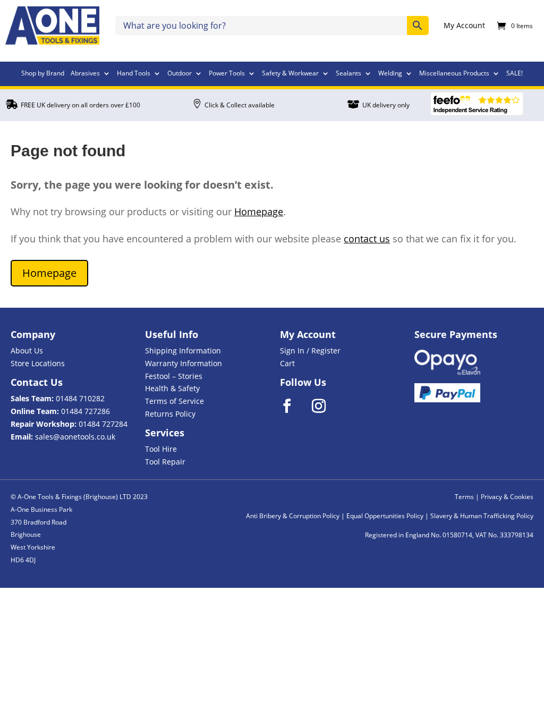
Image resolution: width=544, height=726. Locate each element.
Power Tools (227, 74)
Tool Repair (165, 462)
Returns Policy (170, 414)
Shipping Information (183, 350)
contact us (367, 238)
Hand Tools (133, 74)
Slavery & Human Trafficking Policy (481, 515)
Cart (287, 363)
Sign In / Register (310, 350)
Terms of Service (174, 401)
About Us (27, 350)
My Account (464, 26)
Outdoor (179, 74)
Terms (464, 496)
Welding (390, 74)
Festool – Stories (173, 376)
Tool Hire (161, 449)
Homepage (258, 211)
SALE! (514, 74)
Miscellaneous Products (454, 74)
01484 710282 (80, 398)
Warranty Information (183, 363)
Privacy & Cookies (507, 496)
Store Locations (38, 363)
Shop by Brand (42, 74)
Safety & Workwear (290, 74)
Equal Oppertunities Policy (384, 515)
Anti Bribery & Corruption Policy (292, 515)
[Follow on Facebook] (294, 406)
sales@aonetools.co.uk (75, 437)
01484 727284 (103, 424)
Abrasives (85, 74)
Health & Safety (172, 388)
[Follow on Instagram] (325, 406)
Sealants (348, 74)
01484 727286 (85, 411)
